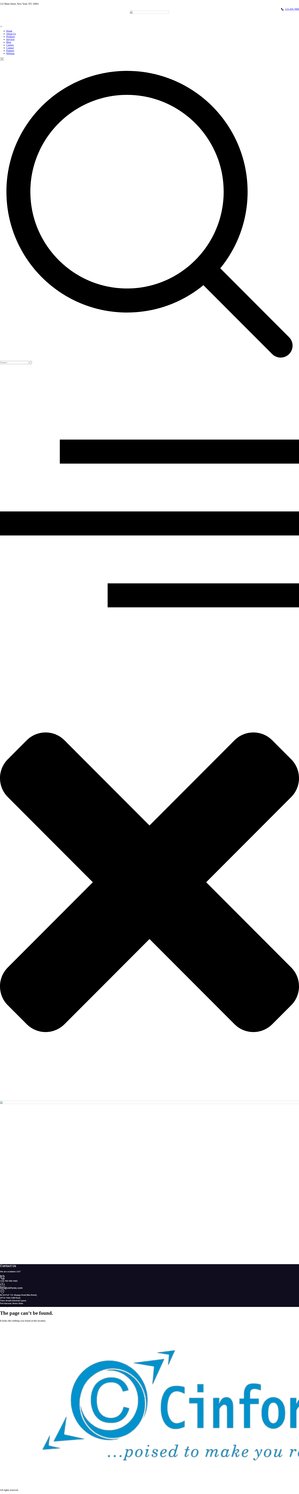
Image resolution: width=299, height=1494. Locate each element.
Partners (10, 50)
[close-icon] (149, 1099)
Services (10, 39)
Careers (10, 45)
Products (10, 36)
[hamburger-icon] (1, 26)
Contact (10, 47)
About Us (11, 33)
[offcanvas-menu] (149, 663)
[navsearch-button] (149, 359)
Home (9, 31)
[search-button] (30, 362)
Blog (8, 42)
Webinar (10, 53)
